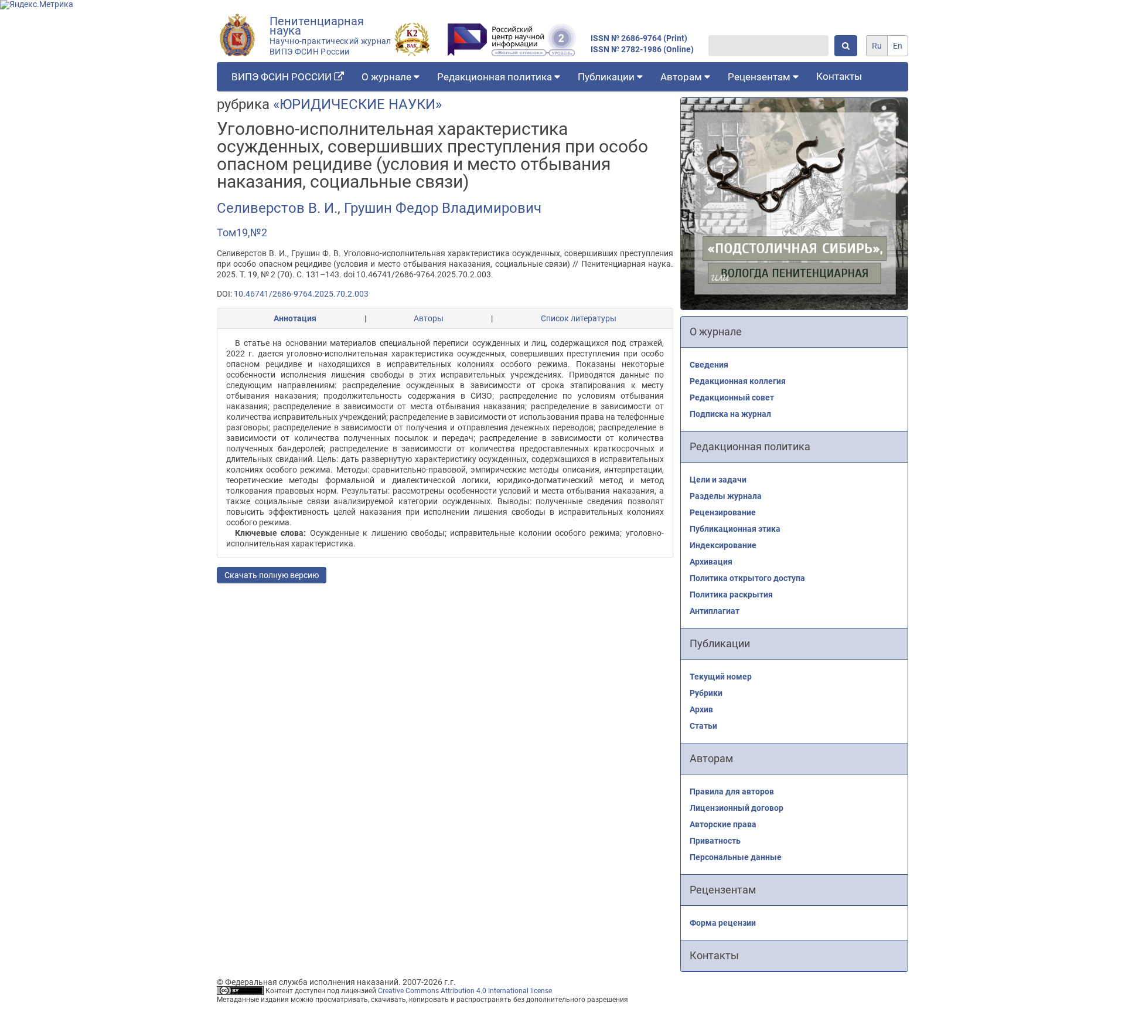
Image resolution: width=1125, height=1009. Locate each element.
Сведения (709, 364)
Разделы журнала (726, 496)
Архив (701, 709)
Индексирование (723, 545)
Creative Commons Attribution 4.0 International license (465, 991)
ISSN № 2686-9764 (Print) (639, 38)
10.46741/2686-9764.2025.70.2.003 (301, 293)
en (897, 45)
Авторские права (723, 824)
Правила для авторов (732, 791)
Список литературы (578, 318)
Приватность (715, 840)
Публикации (607, 77)
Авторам (682, 77)
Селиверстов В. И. (277, 208)
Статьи (703, 726)
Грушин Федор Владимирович (442, 208)
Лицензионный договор (736, 808)
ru (877, 45)
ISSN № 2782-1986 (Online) (642, 49)
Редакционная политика (495, 77)
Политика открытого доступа (747, 578)
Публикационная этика (735, 529)
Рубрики (706, 693)
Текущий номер (721, 676)
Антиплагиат (714, 611)
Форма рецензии (723, 923)
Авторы (429, 318)
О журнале (388, 77)
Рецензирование (723, 512)
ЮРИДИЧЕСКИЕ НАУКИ (357, 104)
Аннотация (295, 318)
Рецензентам (760, 77)
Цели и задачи (718, 479)
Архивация (711, 561)
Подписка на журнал (730, 414)
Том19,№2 (242, 232)
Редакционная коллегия (738, 381)
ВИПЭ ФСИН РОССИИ (282, 77)
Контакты (839, 76)
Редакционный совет (732, 397)
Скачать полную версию (271, 575)
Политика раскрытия (731, 594)
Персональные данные (736, 857)
